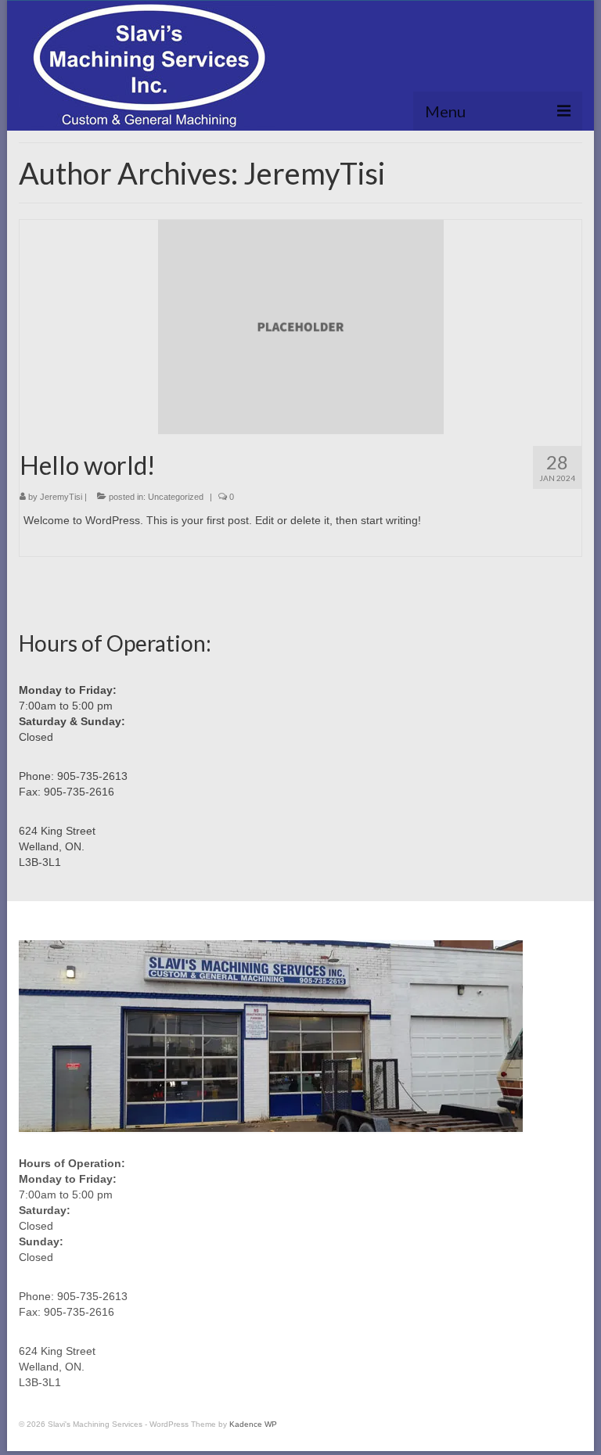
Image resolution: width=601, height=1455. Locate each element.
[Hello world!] (301, 326)
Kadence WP (253, 1424)
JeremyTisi (61, 496)
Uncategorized (175, 496)
